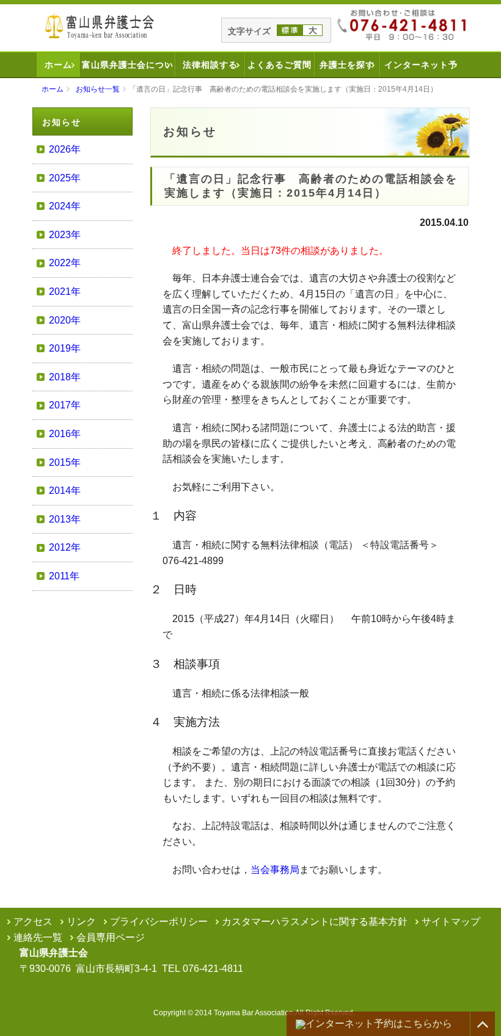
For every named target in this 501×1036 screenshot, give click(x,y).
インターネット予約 (421, 68)
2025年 (65, 178)
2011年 (64, 576)
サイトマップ (451, 921)
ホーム (58, 65)
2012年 (65, 547)
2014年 (65, 490)
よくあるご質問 (279, 65)
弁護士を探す (347, 65)
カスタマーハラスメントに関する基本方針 (315, 921)
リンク (81, 921)
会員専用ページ (110, 937)
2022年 (65, 263)
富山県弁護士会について (128, 68)
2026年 (65, 149)
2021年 (65, 291)
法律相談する (210, 65)
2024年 (65, 206)
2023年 (65, 235)
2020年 (65, 320)
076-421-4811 (213, 968)
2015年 (65, 462)
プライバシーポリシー (159, 921)
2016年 (65, 434)
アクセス (33, 921)
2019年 (65, 348)
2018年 (65, 377)
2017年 (65, 405)
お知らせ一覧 (98, 89)
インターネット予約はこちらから (378, 1023)
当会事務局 (274, 869)
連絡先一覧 (37, 937)
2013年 (65, 519)
